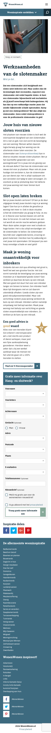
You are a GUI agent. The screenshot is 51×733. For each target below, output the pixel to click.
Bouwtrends (8, 559)
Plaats (8, 456)
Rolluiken (7, 672)
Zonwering (7, 647)
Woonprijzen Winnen (11, 641)
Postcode (9, 444)
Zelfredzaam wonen (11, 644)
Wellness (6, 628)
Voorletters (10, 400)
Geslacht (13, 422)
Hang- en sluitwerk (13, 57)
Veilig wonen (8, 622)
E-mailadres (10, 467)
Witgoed (6, 634)
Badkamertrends (10, 549)
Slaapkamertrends (10, 612)
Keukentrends (9, 581)
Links (5, 679)
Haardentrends (9, 577)
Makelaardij (8, 593)
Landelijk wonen (10, 587)
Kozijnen (6, 584)
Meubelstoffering (10, 596)
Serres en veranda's (11, 609)
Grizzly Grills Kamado (12, 685)
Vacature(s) (8, 666)
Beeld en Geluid (9, 552)
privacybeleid (36, 505)
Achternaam (11, 411)
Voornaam (10, 388)
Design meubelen (10, 565)
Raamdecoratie (9, 603)
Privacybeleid (25, 729)
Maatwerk (7, 590)
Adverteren (7, 663)
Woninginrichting (10, 638)
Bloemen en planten (11, 555)
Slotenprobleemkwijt (29, 153)
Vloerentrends (9, 625)
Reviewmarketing (10, 669)
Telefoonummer (16, 478)
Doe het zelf (8, 568)
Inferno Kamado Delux (12, 682)
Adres (8, 433)
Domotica (7, 571)
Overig (6, 600)
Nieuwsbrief (14, 490)
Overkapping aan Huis (12, 691)
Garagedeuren (9, 574)
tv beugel (7, 676)
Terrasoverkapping (11, 615)
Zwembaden (8, 650)
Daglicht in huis (9, 562)
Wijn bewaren (8, 631)
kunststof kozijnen (10, 688)
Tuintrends (7, 619)
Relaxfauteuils (9, 606)
